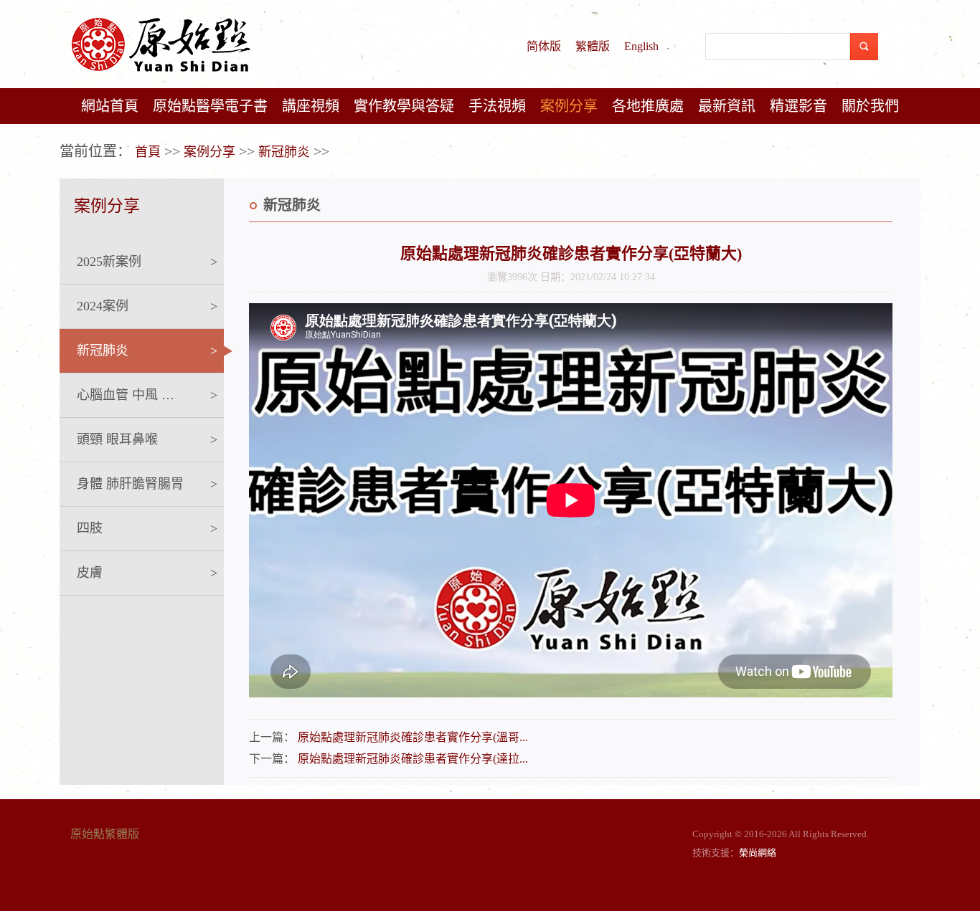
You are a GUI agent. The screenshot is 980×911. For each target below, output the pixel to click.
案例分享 (569, 106)
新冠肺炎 (284, 152)
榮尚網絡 (757, 852)
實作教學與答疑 (404, 106)
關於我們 (870, 106)
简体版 (544, 46)
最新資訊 (726, 106)
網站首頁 (109, 106)
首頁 (148, 152)
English (641, 46)
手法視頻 (497, 106)
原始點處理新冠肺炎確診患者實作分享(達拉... (413, 759)
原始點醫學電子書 (210, 106)
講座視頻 (310, 106)
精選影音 (798, 106)
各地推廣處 (648, 106)
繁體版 (592, 46)
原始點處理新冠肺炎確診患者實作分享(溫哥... (413, 737)
